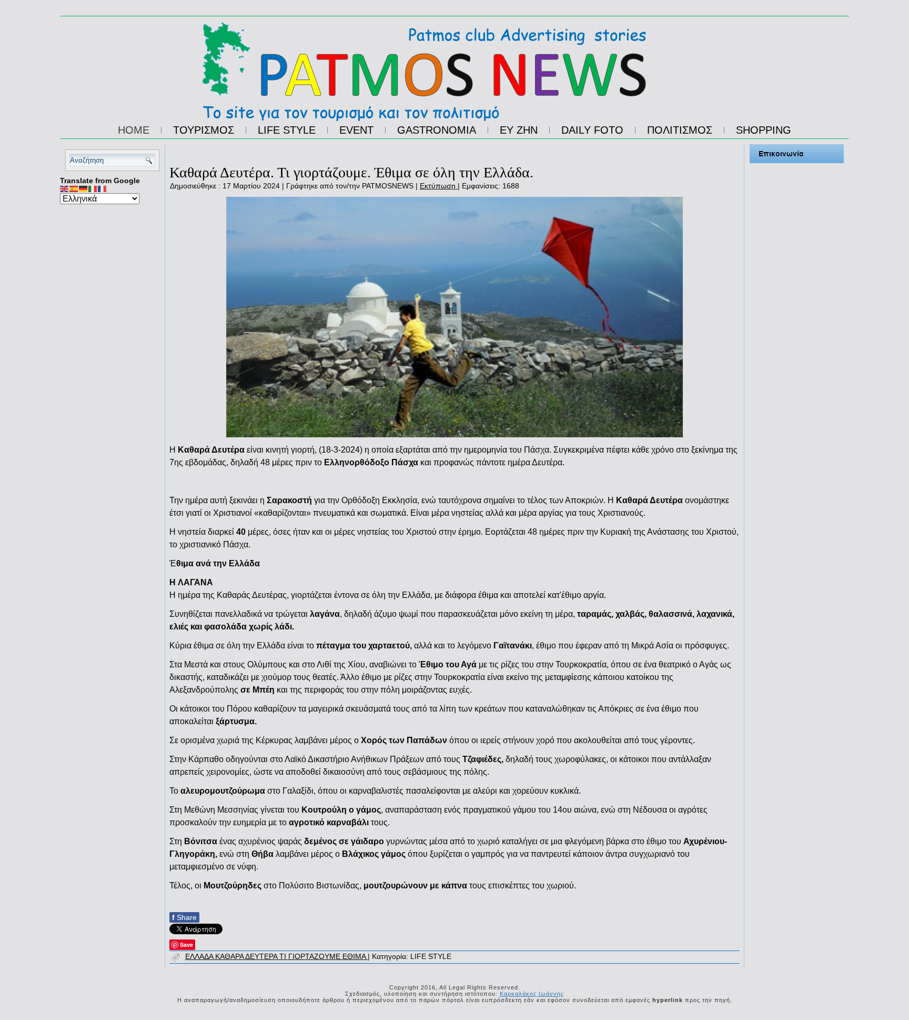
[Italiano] (93, 188)
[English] (64, 188)
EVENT (356, 130)
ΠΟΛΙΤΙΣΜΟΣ (679, 130)
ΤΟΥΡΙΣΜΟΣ (203, 130)
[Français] (102, 188)
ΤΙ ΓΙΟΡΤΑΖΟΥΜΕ (310, 956)
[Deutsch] (83, 188)
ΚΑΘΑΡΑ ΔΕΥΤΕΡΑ (247, 956)
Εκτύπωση (439, 186)
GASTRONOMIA (436, 130)
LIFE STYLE (287, 130)
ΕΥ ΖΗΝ (519, 130)
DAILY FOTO (592, 130)
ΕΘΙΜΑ (355, 956)
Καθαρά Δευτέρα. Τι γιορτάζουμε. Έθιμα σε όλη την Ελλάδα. (351, 172)
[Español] (74, 188)
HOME (133, 130)
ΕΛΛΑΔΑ (200, 956)
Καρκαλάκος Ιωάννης (532, 994)
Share (184, 917)
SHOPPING (763, 130)
